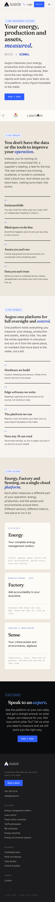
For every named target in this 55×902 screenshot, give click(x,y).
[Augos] (13, 4)
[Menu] (49, 4)
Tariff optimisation (13, 824)
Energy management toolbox (18, 810)
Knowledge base (12, 852)
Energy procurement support (18, 837)
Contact (39, 4)
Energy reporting (12, 833)
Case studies (10, 861)
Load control (10, 815)
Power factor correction (15, 819)
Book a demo (14, 97)
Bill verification (11, 828)
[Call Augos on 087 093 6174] (24, 4)
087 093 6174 (11, 791)
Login (29, 4)
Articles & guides (12, 865)
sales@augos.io (12, 796)
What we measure (13, 856)
